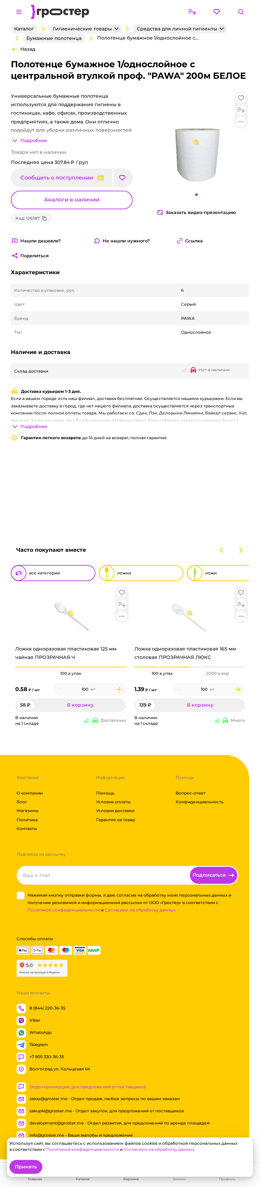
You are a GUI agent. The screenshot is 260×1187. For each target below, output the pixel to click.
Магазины (28, 810)
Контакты (27, 828)
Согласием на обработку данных (159, 1149)
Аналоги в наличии (72, 200)
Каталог (24, 29)
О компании (30, 793)
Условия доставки (115, 810)
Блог (22, 801)
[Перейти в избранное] (217, 12)
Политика (27, 819)
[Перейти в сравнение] (192, 12)
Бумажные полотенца (54, 38)
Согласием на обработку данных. (140, 909)
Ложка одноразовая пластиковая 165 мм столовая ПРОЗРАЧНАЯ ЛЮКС (185, 653)
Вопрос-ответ (190, 793)
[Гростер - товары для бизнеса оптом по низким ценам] (60, 11)
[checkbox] (21, 896)
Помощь (105, 793)
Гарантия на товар (115, 819)
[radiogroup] (70, 673)
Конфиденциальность (199, 801)
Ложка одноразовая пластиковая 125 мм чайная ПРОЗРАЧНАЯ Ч (65, 653)
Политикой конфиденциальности (63, 909)
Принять (26, 1167)
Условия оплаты (113, 801)
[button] (122, 593)
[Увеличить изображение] (71, 613)
